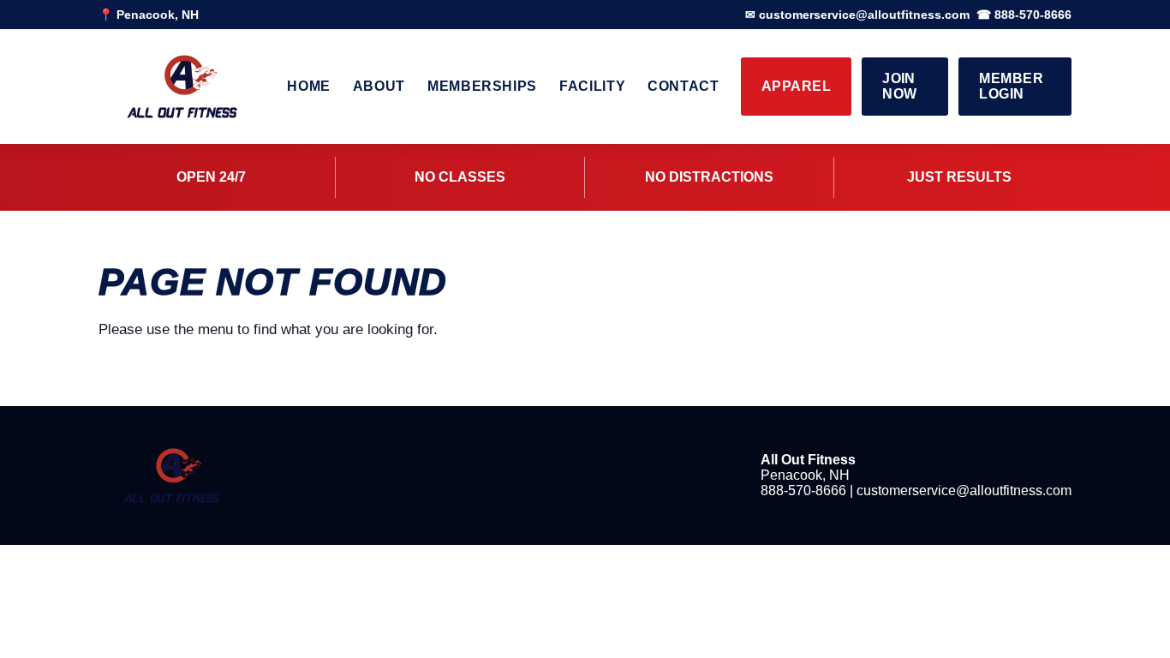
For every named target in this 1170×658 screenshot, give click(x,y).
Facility (592, 86)
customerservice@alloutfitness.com (964, 490)
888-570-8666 (803, 490)
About (379, 86)
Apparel (796, 86)
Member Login (1011, 86)
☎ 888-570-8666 (1024, 14)
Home (309, 86)
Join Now (899, 86)
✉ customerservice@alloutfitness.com (857, 14)
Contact (683, 86)
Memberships (482, 86)
